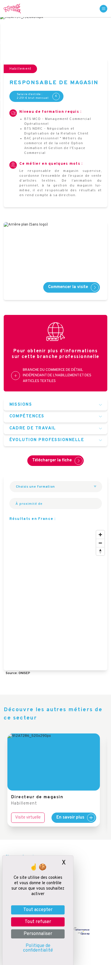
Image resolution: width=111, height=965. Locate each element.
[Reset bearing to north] (100, 551)
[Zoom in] (100, 534)
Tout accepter (38, 910)
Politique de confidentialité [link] (38, 948)
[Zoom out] (100, 543)
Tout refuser (38, 922)
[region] (55, 599)
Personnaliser (38, 934)
